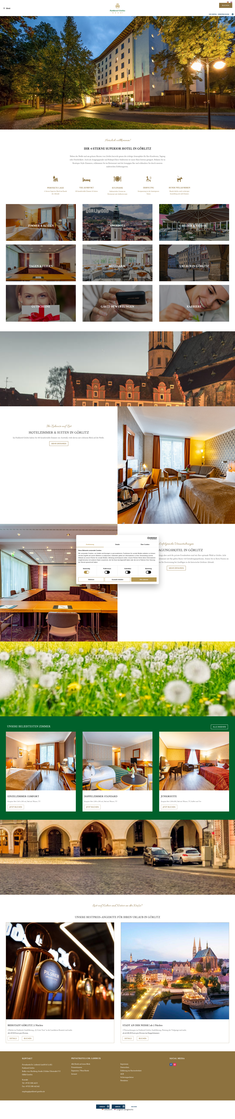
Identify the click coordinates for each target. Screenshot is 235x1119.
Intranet (74, 1074)
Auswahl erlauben (117, 579)
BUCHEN (225, 5)
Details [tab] (117, 544)
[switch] (107, 572)
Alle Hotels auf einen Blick (80, 1064)
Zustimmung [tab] (90, 544)
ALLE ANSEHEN (219, 727)
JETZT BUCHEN (15, 807)
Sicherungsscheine (127, 1077)
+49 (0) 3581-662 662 (32, 1086)
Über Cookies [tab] (145, 544)
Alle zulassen (144, 579)
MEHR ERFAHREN (58, 443)
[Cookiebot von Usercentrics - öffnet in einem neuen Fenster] (149, 538)
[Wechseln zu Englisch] (231, 1)
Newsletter (124, 1080)
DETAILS (13, 1038)
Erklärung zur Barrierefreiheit (131, 1070)
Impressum (124, 1064)
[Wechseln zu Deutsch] (228, 1)
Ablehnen (91, 579)
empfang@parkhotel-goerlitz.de (33, 1091)
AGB (122, 1074)
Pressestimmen (76, 1067)
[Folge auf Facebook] (171, 1064)
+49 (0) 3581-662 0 (31, 1083)
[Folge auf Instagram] (174, 1064)
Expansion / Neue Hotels (80, 1070)
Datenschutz (124, 1067)
